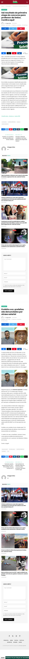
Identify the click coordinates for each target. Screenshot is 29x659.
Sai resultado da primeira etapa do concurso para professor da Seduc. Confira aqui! (21, 466)
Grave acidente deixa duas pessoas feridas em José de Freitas (13, 550)
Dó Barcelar (12, 449)
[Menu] (2, 2)
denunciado (5, 449)
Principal (6, 640)
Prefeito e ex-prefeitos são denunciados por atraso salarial (7, 138)
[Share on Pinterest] (21, 28)
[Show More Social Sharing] (26, 28)
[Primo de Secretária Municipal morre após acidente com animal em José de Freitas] (14, 236)
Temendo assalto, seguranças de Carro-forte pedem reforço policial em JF (7, 466)
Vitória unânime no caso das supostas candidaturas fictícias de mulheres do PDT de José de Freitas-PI (13, 199)
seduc (18, 122)
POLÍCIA (16, 640)
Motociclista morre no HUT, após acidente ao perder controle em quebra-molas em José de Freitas (14, 574)
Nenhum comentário (17, 25)
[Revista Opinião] (15, 2)
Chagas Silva (8, 23)
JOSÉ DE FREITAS (11, 122)
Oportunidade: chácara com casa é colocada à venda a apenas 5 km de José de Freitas (14, 176)
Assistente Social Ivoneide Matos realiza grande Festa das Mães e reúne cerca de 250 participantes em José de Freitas (14, 223)
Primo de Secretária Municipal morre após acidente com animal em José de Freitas (13, 245)
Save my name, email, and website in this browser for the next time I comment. (13, 286)
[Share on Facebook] (5, 28)
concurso (4, 122)
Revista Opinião (22, 645)
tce (8, 451)
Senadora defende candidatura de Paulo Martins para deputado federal (21, 139)
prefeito (4, 451)
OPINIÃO (15, 642)
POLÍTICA (22, 640)
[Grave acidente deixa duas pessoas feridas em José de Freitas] (14, 541)
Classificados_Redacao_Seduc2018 (10, 116)
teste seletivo (5, 124)
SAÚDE (20, 642)
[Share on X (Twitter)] (13, 28)
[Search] (27, 2)
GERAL (11, 640)
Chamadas (4, 9)
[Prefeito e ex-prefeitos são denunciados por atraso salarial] (14, 335)
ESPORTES (9, 642)
